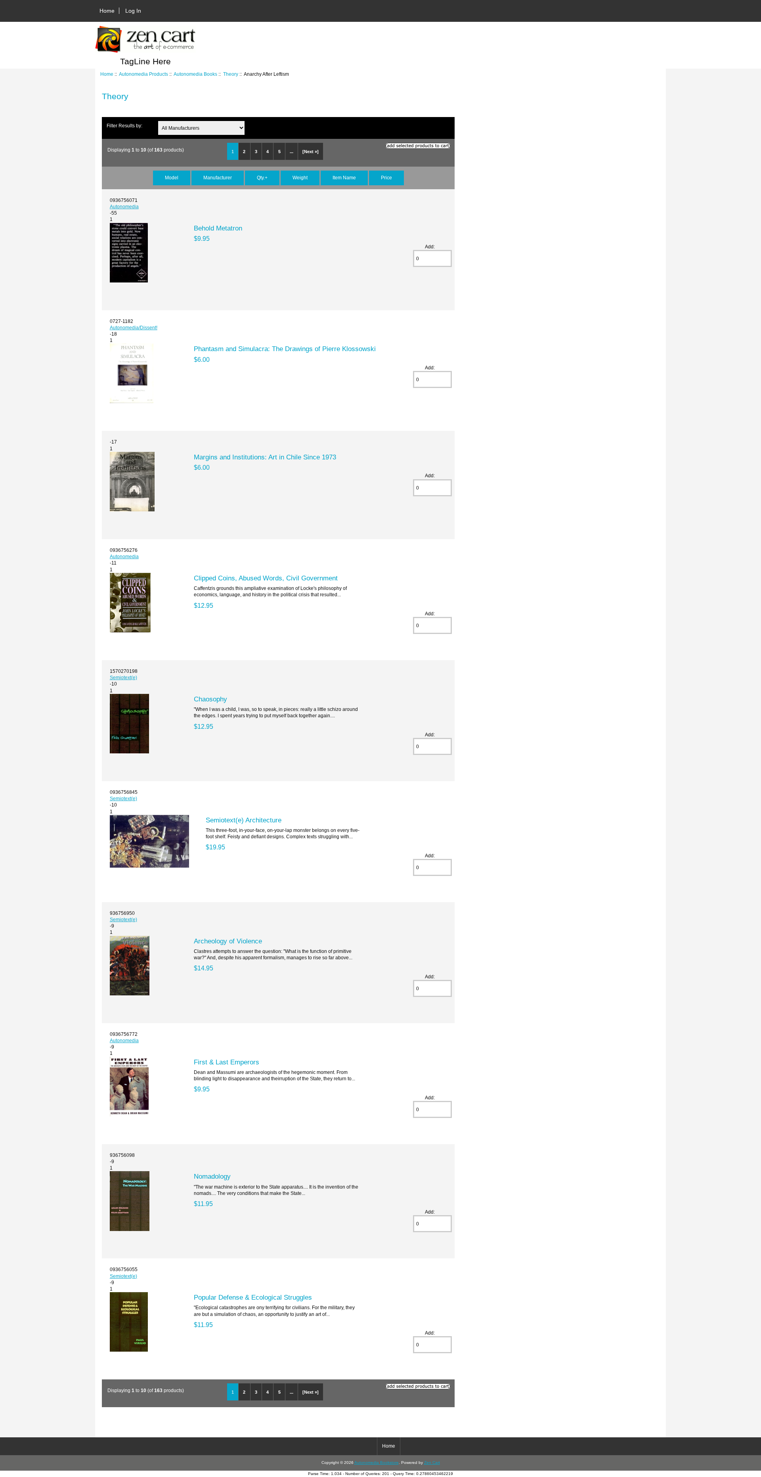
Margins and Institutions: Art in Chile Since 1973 (265, 457)
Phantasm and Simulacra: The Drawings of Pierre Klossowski (285, 349)
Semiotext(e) (123, 677)
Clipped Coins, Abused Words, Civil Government (266, 578)
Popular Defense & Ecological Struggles (253, 1297)
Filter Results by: (124, 125)
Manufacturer (217, 177)
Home (107, 11)
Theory (230, 74)
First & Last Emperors (226, 1062)
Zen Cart (432, 1462)
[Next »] (310, 151)
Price (386, 177)
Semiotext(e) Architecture (243, 820)
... (291, 151)
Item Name (344, 177)
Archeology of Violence (228, 941)
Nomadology (212, 1176)
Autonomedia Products (143, 74)
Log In (133, 11)
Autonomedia (124, 206)
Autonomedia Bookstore (376, 1462)
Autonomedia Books (195, 74)
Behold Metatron (218, 228)
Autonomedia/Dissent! (133, 327)
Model (171, 177)
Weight (300, 177)
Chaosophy (210, 699)
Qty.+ (262, 177)
